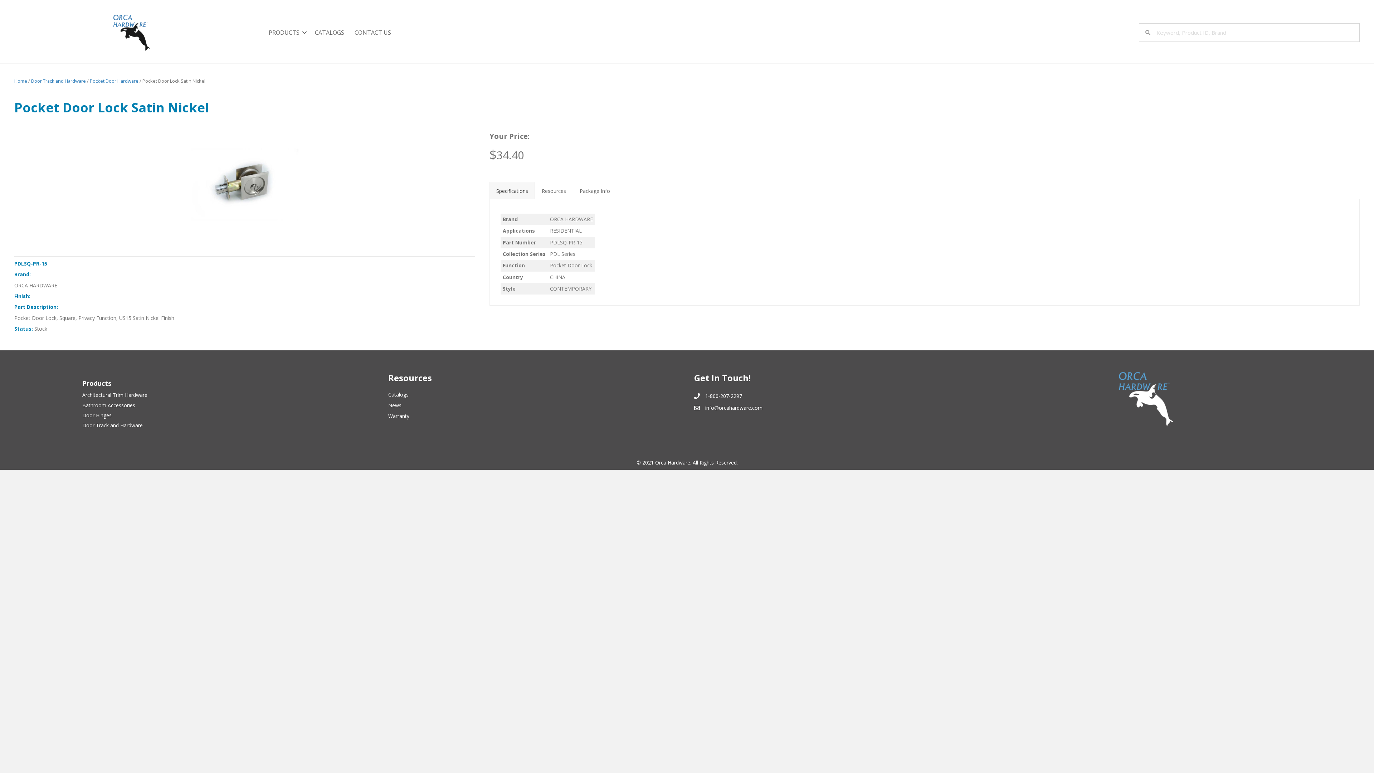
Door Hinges (97, 415)
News (394, 405)
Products (284, 33)
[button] (304, 32)
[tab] (512, 190)
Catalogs (329, 33)
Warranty (398, 416)
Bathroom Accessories (108, 405)
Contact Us (373, 33)
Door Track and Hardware (58, 81)
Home (20, 81)
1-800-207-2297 (723, 396)
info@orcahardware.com (733, 407)
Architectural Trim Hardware (114, 395)
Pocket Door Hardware (114, 81)
